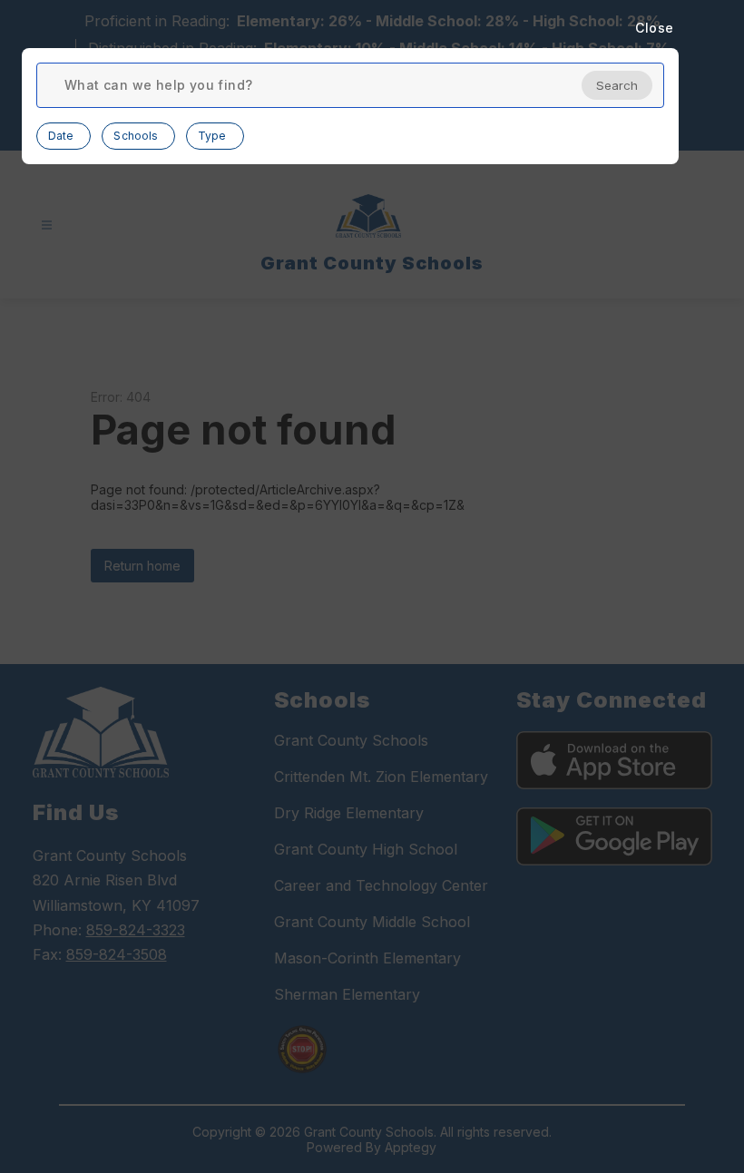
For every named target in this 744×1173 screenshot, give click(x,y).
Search (617, 85)
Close (654, 27)
